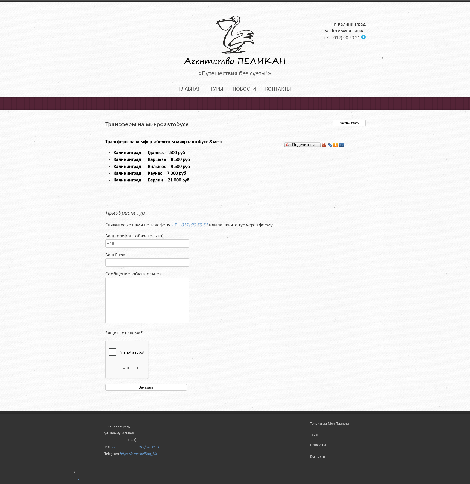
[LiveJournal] (330, 145)
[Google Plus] (324, 145)
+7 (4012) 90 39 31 (342, 38)
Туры (216, 89)
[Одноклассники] (336, 145)
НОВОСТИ (244, 89)
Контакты (278, 89)
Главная (190, 89)
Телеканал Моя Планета (329, 424)
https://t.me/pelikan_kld (138, 454)
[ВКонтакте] (341, 145)
